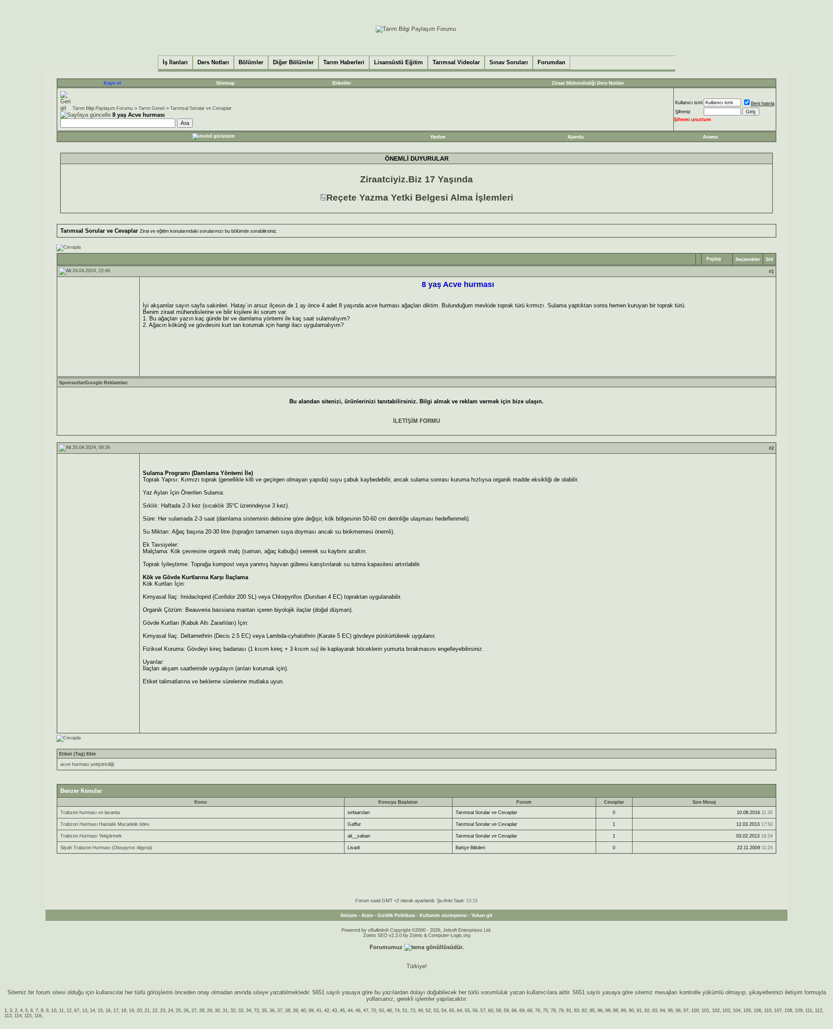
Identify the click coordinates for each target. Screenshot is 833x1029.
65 (451, 1010)
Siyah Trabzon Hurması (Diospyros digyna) (106, 847)
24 (170, 1010)
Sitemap (225, 83)
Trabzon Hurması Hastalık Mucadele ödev (105, 824)
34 (248, 1010)
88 (615, 1010)
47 (365, 1010)
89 (623, 1010)
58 (498, 1010)
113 (8, 1015)
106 (757, 1010)
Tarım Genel (151, 108)
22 (154, 1010)
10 (53, 1010)
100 (695, 1010)
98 (607, 1010)
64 (459, 1010)
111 (808, 1010)
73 (412, 1010)
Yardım (438, 136)
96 (678, 1010)
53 (436, 1010)
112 (818, 1010)
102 (716, 1010)
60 (490, 1010)
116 (38, 1015)
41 (318, 1010)
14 (92, 1010)
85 (592, 1010)
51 (404, 1010)
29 (209, 1010)
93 (654, 1010)
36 (272, 1010)
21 (147, 1010)
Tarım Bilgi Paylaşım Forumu (102, 108)
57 (482, 1010)
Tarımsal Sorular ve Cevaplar (201, 108)
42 (326, 1010)
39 (295, 1010)
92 (646, 1010)
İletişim (349, 915)
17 (115, 1010)
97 (686, 1010)
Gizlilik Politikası (396, 915)
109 (799, 1010)
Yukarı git (481, 915)
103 (726, 1010)
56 (475, 1010)
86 (600, 1010)
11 (61, 1010)
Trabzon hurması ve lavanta (90, 812)
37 (279, 1010)
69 (522, 1010)
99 (311, 1010)
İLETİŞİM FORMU (416, 421)
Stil (769, 259)
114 (18, 1015)
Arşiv (367, 915)
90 (631, 1010)
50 (381, 1010)
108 (788, 1010)
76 (537, 1010)
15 (100, 1010)
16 (108, 1010)
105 (747, 1010)
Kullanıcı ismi (688, 102)
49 (420, 1010)
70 (373, 1010)
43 (334, 1010)
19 (131, 1010)
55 (467, 1010)
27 (194, 1010)
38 (287, 1010)
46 (358, 1010)
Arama (710, 136)
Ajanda (575, 136)
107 (778, 1010)
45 (342, 1010)
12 (69, 1010)
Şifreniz (683, 111)
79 (561, 1010)
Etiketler (341, 83)
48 (389, 1010)
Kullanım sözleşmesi (443, 915)
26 (186, 1010)
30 (217, 1010)
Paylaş (713, 258)
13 (84, 1010)
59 (506, 1010)
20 (139, 1010)
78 (553, 1010)
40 (303, 1010)
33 (240, 1010)
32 (233, 1010)
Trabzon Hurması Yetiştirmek (91, 835)
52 (428, 1010)
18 (123, 1010)
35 (264, 1010)
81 (568, 1010)
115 (28, 1015)
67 (76, 1010)
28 (201, 1010)
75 (545, 1010)
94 (662, 1010)
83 (576, 1010)
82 (584, 1010)
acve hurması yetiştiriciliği (87, 764)
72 (256, 1010)
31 (225, 1010)
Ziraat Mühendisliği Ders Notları (588, 83)
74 (397, 1010)
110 (767, 1010)
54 (443, 1010)
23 (162, 1010)
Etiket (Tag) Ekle (77, 753)
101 (705, 1010)
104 (737, 1010)
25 (178, 1010)
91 (639, 1010)
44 (350, 1010)
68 (529, 1010)
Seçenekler (747, 259)
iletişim (794, 992)
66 (514, 1010)
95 (670, 1010)
